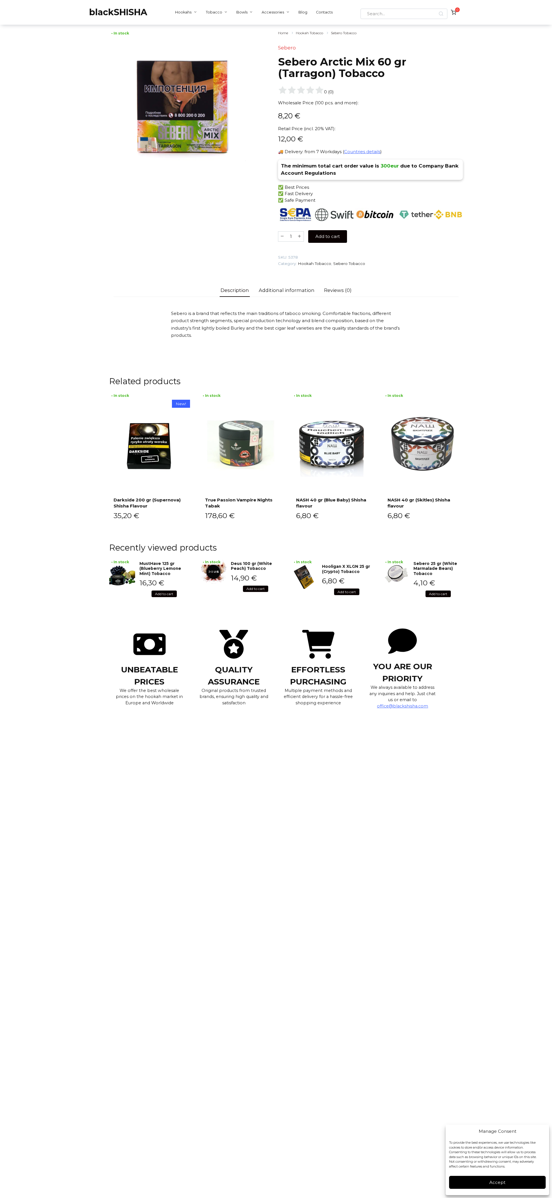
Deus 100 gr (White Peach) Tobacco (251, 566)
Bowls (242, 12)
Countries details (362, 151)
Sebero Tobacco (343, 33)
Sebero (287, 48)
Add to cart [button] (164, 594)
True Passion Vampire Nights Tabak (239, 503)
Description (235, 290)
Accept (497, 1182)
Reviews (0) (338, 290)
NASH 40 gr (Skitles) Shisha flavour (419, 503)
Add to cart (327, 236)
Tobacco (214, 12)
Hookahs (183, 12)
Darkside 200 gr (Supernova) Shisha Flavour (147, 503)
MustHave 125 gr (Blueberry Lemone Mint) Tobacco (160, 568)
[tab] (235, 290)
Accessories (273, 12)
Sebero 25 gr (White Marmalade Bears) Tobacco (435, 568)
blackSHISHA (118, 12)
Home (283, 33)
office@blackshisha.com (402, 706)
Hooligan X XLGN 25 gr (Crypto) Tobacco (346, 569)
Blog (302, 12)
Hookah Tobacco (309, 33)
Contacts (324, 12)
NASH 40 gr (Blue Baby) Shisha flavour (331, 503)
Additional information (287, 290)
